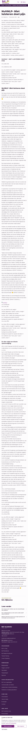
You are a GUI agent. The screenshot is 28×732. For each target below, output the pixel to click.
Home (3, 5)
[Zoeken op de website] (18, 2)
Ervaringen (4, 701)
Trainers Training (5, 656)
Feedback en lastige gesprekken (9, 689)
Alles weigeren (20, 726)
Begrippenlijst (5, 665)
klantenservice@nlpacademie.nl (9, 638)
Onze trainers (5, 696)
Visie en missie (5, 699)
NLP (18, 17)
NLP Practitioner (5, 651)
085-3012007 (4, 635)
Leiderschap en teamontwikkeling (9, 687)
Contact (3, 704)
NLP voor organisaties (7, 682)
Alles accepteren (8, 726)
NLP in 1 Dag (4, 648)
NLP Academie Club (6, 711)
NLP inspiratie (8, 5)
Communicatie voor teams (8, 684)
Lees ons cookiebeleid (11, 723)
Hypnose (4, 675)
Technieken (4, 670)
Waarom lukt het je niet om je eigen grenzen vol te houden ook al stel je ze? (14, 617)
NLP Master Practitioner (7, 653)
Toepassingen (5, 672)
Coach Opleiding (6, 658)
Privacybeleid (5, 713)
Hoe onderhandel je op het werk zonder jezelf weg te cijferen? (14, 613)
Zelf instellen (4, 729)
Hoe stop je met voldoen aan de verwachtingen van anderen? (14, 609)
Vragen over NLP (5, 667)
